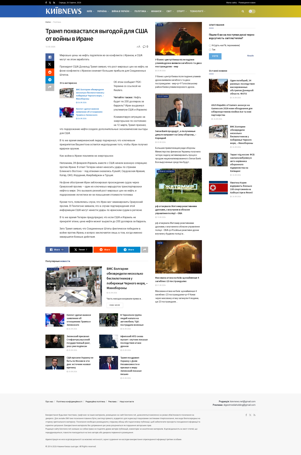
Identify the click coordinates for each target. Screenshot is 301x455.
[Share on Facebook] (49, 57)
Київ (89, 11)
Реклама (112, 401)
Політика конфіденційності (69, 401)
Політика (140, 11)
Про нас (49, 401)
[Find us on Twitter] (50, 2)
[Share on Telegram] (49, 79)
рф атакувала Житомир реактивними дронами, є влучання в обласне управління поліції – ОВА (176, 210)
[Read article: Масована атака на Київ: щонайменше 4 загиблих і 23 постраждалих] (178, 257)
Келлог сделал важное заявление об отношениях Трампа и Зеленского (89, 111)
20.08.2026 (161, 71)
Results (250, 56)
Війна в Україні (120, 11)
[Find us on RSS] (54, 2)
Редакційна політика (95, 401)
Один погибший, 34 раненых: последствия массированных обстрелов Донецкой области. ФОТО (242, 87)
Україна (102, 11)
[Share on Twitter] (49, 64)
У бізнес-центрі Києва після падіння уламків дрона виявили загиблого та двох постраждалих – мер (178, 63)
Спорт (181, 11)
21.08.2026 (161, 285)
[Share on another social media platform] (49, 87)
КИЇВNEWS (63, 11)
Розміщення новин (247, 3)
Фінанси (156, 11)
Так (213, 49)
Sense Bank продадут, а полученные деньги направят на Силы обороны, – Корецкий (175, 134)
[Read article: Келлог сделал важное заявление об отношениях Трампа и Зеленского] (67, 112)
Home (48, 22)
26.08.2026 (81, 103)
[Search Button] (243, 11)
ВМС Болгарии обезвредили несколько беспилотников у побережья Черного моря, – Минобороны (90, 94)
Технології (196, 11)
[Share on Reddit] (49, 72)
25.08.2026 (72, 350)
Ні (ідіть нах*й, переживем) (225, 45)
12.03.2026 (50, 47)
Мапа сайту (231, 3)
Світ (169, 11)
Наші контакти (127, 401)
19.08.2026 (161, 217)
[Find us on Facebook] (46, 2)
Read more (116, 305)
